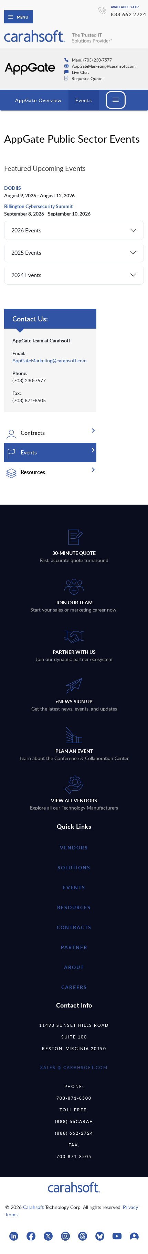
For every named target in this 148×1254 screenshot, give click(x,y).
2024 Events (26, 275)
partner (74, 947)
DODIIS (13, 188)
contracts (74, 927)
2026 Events (26, 230)
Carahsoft (33, 1207)
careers (74, 987)
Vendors (74, 847)
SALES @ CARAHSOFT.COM (74, 1067)
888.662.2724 (128, 14)
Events (83, 100)
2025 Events (26, 252)
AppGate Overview (38, 100)
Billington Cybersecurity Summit (38, 206)
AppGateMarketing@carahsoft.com (49, 360)
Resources (74, 907)
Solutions (74, 867)
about (74, 967)
